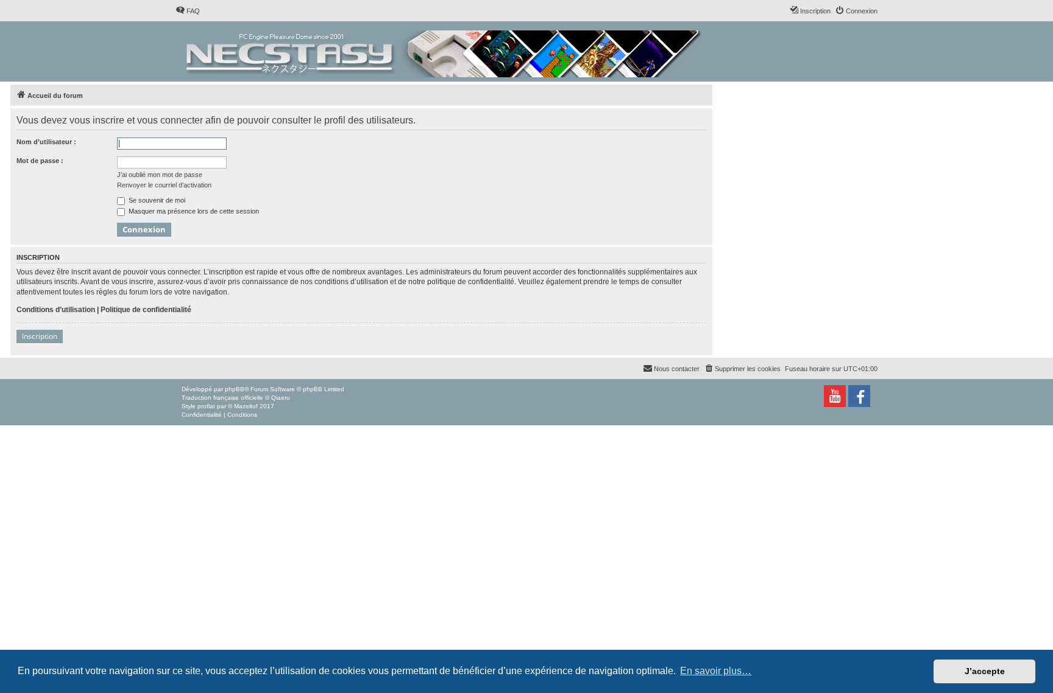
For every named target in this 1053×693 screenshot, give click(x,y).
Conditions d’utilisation (55, 309)
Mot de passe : (39, 160)
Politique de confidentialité (146, 309)
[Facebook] (859, 396)
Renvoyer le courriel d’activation (164, 185)
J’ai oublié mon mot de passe (159, 174)
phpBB (234, 389)
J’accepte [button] (985, 671)
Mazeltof (246, 406)
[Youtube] (835, 396)
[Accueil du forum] (445, 51)
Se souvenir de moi (156, 200)
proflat (206, 406)
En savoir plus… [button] (715, 671)
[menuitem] (188, 11)
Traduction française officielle (222, 397)
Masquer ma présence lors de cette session (193, 211)
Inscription (39, 336)
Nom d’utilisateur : (46, 141)
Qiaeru (280, 397)
